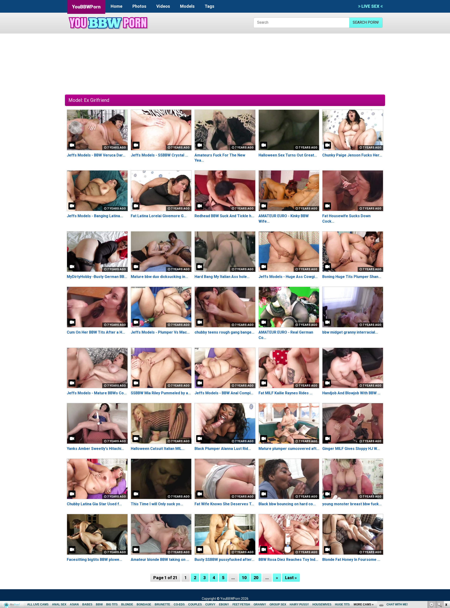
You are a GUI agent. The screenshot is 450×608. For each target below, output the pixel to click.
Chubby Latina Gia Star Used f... (94, 504)
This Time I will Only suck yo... (157, 504)
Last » (291, 577)
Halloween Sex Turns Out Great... (288, 155)
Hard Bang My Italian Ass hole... (222, 276)
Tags (209, 6)
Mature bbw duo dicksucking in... (159, 276)
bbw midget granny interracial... (350, 332)
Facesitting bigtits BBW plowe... (94, 559)
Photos (139, 6)
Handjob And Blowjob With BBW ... (351, 393)
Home (116, 6)
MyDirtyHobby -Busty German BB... (97, 276)
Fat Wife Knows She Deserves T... (224, 504)
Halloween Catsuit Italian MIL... (157, 448)
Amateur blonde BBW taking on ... (160, 559)
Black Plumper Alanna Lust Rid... (223, 448)
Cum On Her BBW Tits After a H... (96, 332)
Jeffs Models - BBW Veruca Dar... (96, 155)
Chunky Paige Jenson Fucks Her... (352, 155)
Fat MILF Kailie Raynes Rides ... (285, 393)
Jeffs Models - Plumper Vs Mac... (160, 332)
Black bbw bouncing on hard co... (287, 504)
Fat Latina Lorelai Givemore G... (158, 216)
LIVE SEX (370, 6)
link (446, 535)
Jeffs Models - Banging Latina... (95, 216)
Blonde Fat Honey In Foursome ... (351, 559)
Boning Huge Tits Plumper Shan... (351, 276)
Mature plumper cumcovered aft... (289, 448)
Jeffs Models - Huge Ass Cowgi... (288, 276)
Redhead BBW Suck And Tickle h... (224, 216)
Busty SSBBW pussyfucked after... (224, 559)
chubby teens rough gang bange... (224, 332)
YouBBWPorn (86, 7)
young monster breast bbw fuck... (352, 504)
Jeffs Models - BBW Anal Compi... (224, 393)
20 (256, 577)
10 (244, 577)
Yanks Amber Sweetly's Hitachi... (95, 448)
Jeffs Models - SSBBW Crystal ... (159, 155)
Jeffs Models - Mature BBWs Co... (97, 393)
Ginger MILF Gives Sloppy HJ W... (351, 448)
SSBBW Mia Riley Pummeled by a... (161, 393)
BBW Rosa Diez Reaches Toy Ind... (288, 559)
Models (187, 6)
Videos (163, 6)
